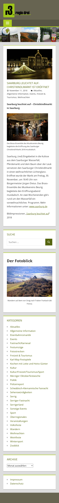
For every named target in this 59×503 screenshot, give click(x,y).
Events (33, 94)
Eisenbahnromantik (20, 335)
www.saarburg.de (38, 206)
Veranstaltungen (19, 421)
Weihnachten (24, 97)
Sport (13, 412)
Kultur (13, 367)
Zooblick (14, 445)
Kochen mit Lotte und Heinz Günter (29, 363)
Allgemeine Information (18, 94)
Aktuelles (37, 90)
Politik (13, 380)
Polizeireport (17, 384)
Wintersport (16, 441)
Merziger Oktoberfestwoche (25, 375)
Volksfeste (15, 425)
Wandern (15, 429)
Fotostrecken (17, 351)
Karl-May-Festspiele (20, 359)
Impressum (16, 479)
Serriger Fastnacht (20, 400)
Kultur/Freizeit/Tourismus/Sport (27, 371)
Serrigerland (16, 404)
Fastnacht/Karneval (20, 343)
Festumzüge (16, 347)
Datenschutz (16, 483)
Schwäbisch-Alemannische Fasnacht (29, 388)
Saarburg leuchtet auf (37, 213)
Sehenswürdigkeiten (21, 392)
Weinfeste (15, 437)
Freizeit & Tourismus (21, 355)
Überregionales (18, 416)
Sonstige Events (18, 408)
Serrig (13, 396)
